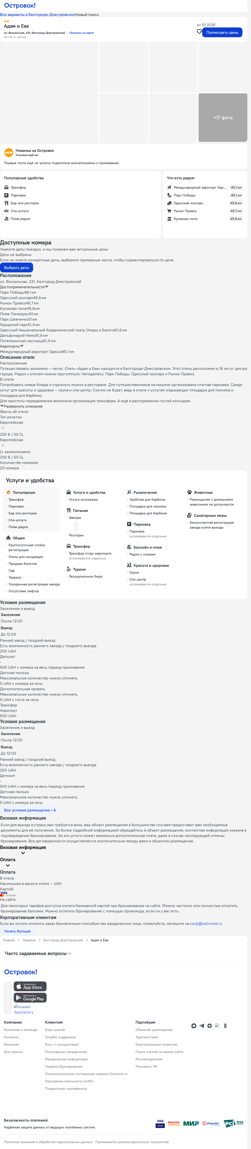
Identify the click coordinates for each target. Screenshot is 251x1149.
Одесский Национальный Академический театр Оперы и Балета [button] (57, 329)
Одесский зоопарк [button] (16, 297)
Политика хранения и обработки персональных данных (48, 1142)
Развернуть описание (23, 406)
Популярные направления (66, 1052)
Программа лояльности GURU (69, 1081)
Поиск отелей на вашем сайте (160, 1052)
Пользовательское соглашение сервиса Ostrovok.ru (86, 1074)
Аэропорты (10, 346)
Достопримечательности (22, 286)
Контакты (11, 1037)
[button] (49, 93)
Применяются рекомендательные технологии (132, 1142)
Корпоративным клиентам (156, 1044)
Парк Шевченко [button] (14, 319)
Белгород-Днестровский (63, 940)
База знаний (55, 1030)
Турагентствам (147, 1037)
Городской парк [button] (14, 324)
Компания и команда (20, 1030)
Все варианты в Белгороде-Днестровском (37, 14)
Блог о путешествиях (62, 1044)
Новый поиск (87, 14)
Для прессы (13, 1052)
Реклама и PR (146, 1066)
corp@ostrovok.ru (206, 923)
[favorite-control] (199, 32)
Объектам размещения (154, 1030)
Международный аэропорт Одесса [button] (31, 351)
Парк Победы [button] (12, 292)
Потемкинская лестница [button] (21, 340)
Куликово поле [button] (13, 308)
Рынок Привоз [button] (13, 303)
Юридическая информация (66, 1059)
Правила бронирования (63, 1066)
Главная (9, 940)
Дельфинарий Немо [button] (18, 335)
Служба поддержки (60, 1037)
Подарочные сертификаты (66, 1088)
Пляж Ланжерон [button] (14, 313)
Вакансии (11, 1044)
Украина (29, 940)
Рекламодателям (149, 1059)
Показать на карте (81, 33)
